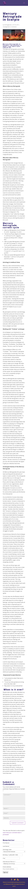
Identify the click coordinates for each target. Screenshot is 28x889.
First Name (6, 843)
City (4, 858)
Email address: (7, 867)
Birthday (5, 855)
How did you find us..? (9, 861)
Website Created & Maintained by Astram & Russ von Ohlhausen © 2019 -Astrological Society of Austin (14, 884)
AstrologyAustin (7, 24)
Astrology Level (7, 849)
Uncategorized (6, 26)
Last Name (6, 846)
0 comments (14, 26)
